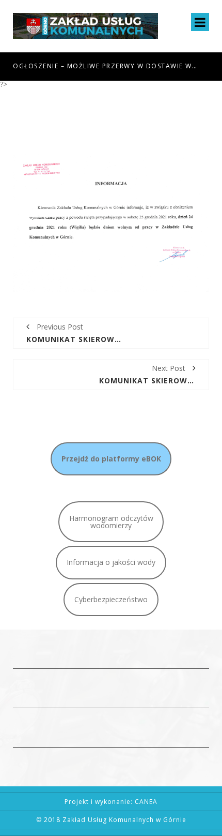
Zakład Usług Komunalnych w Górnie (124, 819)
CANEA (146, 801)
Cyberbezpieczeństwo (111, 599)
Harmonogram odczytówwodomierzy (111, 521)
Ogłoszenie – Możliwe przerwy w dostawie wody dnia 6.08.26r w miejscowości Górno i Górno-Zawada (106, 66)
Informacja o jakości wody (111, 562)
